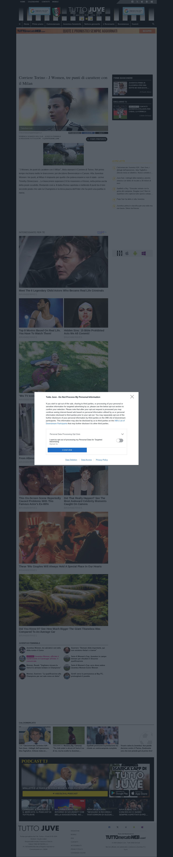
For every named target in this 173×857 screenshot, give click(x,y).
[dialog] (86, 428)
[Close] (133, 397)
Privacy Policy (102, 460)
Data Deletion (71, 460)
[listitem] (86, 434)
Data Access (86, 460)
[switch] (119, 440)
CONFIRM (67, 450)
